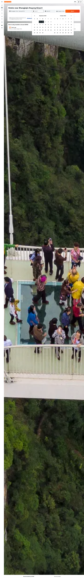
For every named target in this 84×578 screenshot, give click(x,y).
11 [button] (48, 24)
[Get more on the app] (1, 13)
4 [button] (48, 21)
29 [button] (40, 32)
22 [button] (40, 30)
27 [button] (34, 32)
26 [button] (50, 30)
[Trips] (1, 22)
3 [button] (45, 21)
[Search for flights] (1, 5)
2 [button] (68, 21)
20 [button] (34, 30)
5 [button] (57, 24)
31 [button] (71, 32)
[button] (2, 2)
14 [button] (37, 27)
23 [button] (42, 30)
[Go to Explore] (1, 16)
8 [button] (65, 24)
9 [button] (68, 24)
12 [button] (57, 27)
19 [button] (57, 30)
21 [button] (37, 30)
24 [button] (45, 30)
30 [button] (42, 32)
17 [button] (45, 27)
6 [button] (34, 24)
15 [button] (65, 27)
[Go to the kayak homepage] (7, 1)
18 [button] (48, 27)
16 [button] (42, 27)
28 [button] (37, 32)
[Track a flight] (1, 19)
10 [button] (45, 24)
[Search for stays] (1, 7)
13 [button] (34, 27)
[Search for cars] (1, 10)
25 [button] (48, 30)
